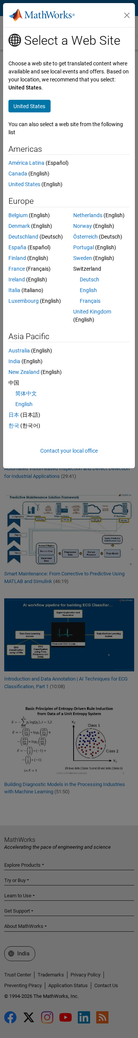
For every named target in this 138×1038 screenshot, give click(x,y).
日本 (13, 415)
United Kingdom (92, 312)
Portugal (83, 247)
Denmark (19, 226)
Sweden (82, 258)
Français (90, 301)
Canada (17, 174)
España (17, 247)
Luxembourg (23, 301)
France (16, 269)
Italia (14, 290)
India (14, 361)
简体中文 (26, 393)
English (88, 290)
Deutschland (23, 237)
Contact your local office (69, 451)
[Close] (127, 15)
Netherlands (87, 215)
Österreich (85, 237)
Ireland (16, 279)
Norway (82, 226)
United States (24, 184)
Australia (19, 351)
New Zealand (23, 372)
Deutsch (89, 279)
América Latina (26, 163)
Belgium (18, 215)
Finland (17, 258)
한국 (13, 425)
